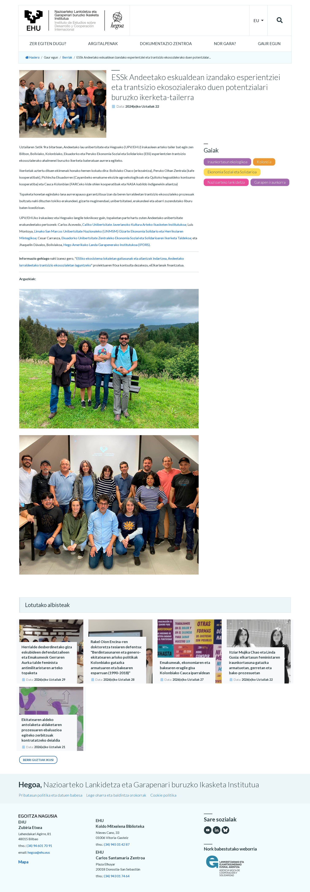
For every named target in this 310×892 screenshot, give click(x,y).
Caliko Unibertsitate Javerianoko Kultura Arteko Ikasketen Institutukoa (134, 224)
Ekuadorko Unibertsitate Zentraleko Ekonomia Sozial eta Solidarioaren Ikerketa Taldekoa (126, 238)
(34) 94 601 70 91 (39, 846)
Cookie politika (163, 795)
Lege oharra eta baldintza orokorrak (116, 795)
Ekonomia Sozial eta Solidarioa (232, 172)
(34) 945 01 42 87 (116, 844)
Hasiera (34, 57)
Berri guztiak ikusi (38, 760)
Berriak (67, 57)
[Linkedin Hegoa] (216, 830)
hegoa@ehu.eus (39, 852)
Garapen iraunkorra (270, 182)
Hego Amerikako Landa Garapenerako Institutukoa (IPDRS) (106, 245)
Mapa (23, 861)
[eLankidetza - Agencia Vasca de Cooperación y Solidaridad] (248, 865)
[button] (48, 44)
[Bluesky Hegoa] (225, 830)
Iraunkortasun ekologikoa (227, 162)
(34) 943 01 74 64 (116, 876)
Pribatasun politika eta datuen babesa (50, 795)
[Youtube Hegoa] (208, 830)
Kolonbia (264, 162)
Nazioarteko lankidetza (226, 182)
